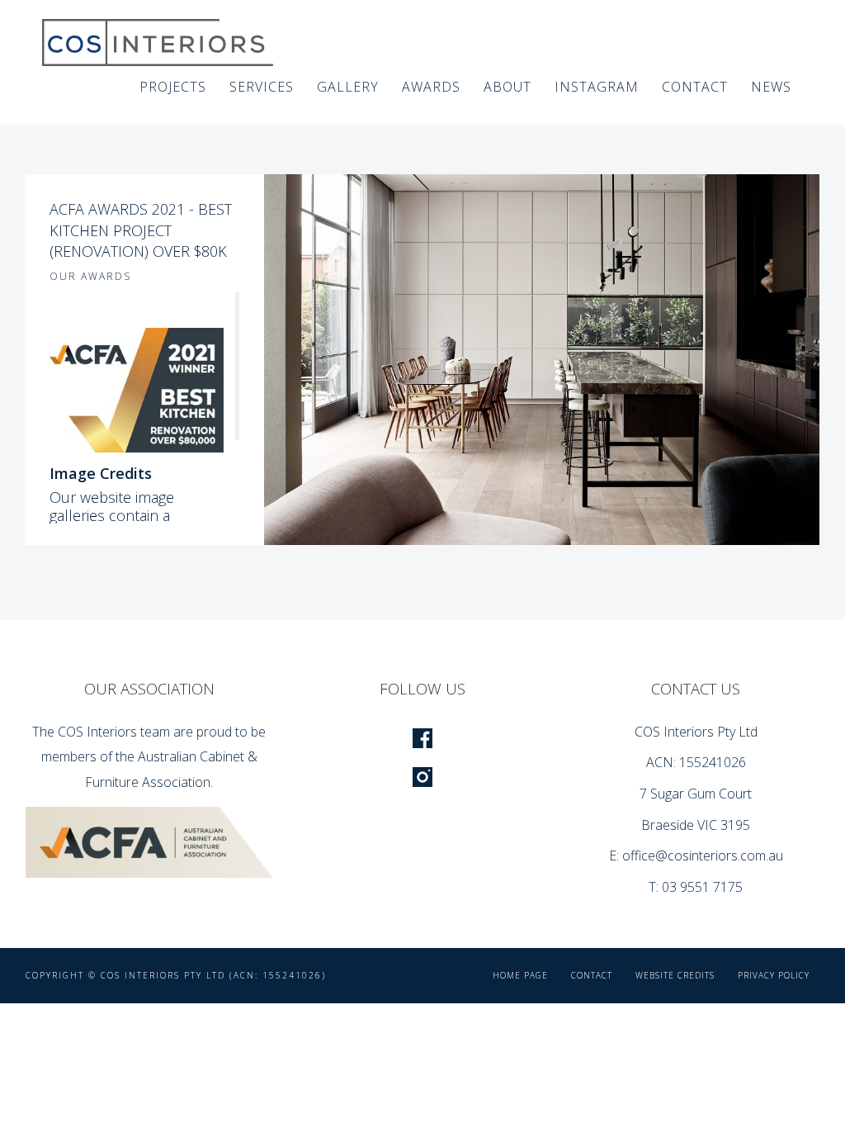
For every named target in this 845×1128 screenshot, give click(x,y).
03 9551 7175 (702, 887)
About (507, 87)
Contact (695, 87)
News (771, 87)
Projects (172, 87)
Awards (431, 87)
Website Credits (675, 975)
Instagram (597, 87)
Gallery (348, 87)
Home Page (520, 975)
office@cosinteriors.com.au (702, 855)
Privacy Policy (774, 975)
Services (261, 87)
